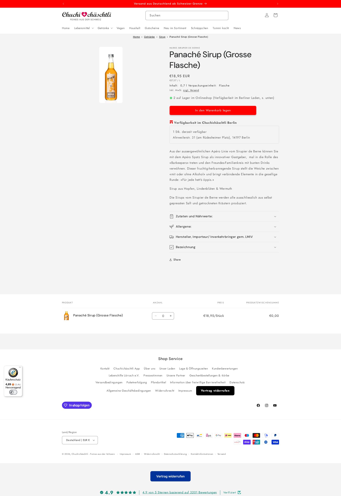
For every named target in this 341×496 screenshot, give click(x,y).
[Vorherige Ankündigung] (63, 4)
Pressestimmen (152, 375)
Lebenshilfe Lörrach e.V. (124, 375)
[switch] (13, 392)
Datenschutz (237, 382)
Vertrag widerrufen (215, 390)
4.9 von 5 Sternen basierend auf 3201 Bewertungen (179, 492)
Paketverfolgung (136, 382)
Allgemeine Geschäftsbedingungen (129, 391)
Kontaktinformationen (202, 454)
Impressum (185, 391)
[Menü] (20, 368)
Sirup (162, 37)
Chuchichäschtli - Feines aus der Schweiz (93, 454)
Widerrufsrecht (164, 391)
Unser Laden (167, 368)
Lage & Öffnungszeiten (193, 368)
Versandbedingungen (109, 382)
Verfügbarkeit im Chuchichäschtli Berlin (205, 122)
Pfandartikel (158, 382)
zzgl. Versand (191, 90)
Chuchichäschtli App (126, 368)
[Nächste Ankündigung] (277, 4)
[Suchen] (223, 15)
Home (136, 37)
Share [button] (177, 260)
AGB (137, 454)
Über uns (149, 368)
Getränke (149, 37)
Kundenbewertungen (225, 368)
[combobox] (187, 15)
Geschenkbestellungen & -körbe (209, 375)
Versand (221, 454)
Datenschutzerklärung (175, 454)
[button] (83, 28)
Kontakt (105, 368)
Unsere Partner (176, 375)
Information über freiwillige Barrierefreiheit (198, 382)
